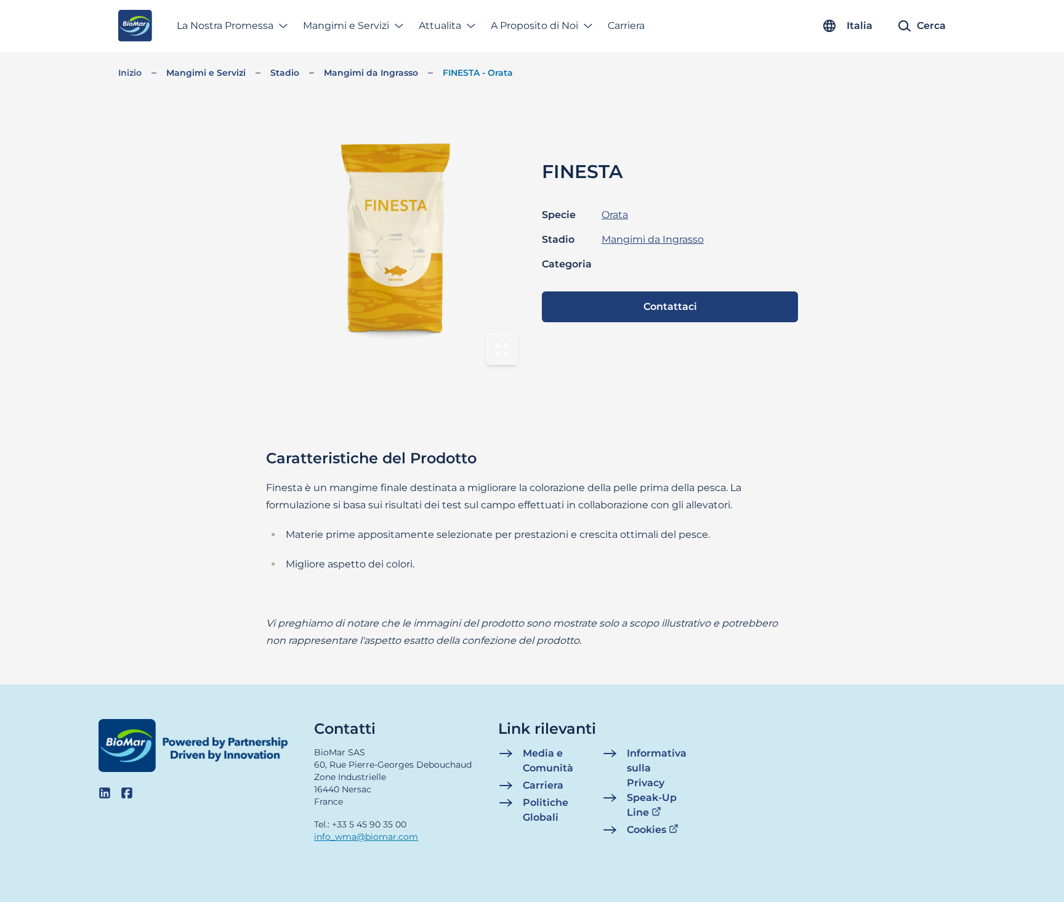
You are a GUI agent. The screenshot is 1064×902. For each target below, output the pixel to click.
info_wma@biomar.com (366, 836)
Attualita (440, 25)
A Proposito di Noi (534, 25)
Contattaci (670, 306)
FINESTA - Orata (478, 72)
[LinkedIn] (105, 793)
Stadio (284, 72)
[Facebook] (127, 793)
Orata (615, 215)
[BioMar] (135, 26)
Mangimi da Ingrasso (371, 72)
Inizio (130, 72)
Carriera (626, 25)
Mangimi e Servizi (346, 25)
